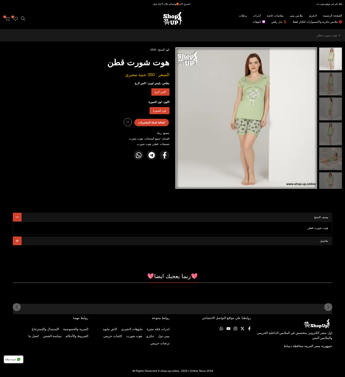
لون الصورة (159, 110)
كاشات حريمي (112, 336)
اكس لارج (160, 92)
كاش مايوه (110, 329)
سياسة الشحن (52, 336)
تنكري (150, 336)
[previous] (309, 118)
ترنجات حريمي (160, 343)
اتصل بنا (33, 336)
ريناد (159, 133)
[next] (183, 118)
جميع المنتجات (152, 138)
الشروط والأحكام (76, 336)
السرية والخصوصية (75, 329)
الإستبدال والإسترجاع (45, 329)
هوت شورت (136, 138)
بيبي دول (164, 336)
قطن (155, 144)
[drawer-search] (23, 18)
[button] (128, 122)
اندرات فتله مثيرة (158, 329)
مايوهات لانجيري (132, 329)
